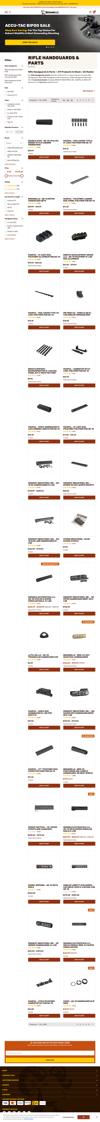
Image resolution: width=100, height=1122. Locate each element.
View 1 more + (10, 215)
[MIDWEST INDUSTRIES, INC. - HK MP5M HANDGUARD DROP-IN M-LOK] (79, 578)
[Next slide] (97, 34)
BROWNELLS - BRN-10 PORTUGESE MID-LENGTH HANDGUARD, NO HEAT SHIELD (78, 771)
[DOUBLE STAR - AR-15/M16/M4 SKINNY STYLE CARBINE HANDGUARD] (44, 122)
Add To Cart (44, 157)
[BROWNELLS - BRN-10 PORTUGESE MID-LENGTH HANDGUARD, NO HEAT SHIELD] (79, 750)
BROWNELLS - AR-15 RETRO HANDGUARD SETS (41, 200)
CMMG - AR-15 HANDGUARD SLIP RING (79, 1002)
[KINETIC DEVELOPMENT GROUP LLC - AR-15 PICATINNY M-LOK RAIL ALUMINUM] (79, 236)
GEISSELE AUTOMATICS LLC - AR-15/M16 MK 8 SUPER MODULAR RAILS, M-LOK (42, 599)
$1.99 (9, 172)
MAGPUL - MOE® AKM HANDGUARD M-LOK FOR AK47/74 (40, 713)
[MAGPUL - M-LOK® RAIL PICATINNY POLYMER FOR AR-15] (79, 408)
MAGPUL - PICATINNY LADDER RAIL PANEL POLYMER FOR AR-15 (79, 200)
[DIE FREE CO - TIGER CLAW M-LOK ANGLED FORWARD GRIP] (79, 294)
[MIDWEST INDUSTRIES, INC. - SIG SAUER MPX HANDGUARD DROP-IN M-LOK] (79, 692)
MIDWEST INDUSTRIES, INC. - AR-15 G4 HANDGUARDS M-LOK (44, 484)
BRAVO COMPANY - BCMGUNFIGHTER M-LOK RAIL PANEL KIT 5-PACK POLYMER (42, 371)
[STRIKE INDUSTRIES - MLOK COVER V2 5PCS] (79, 520)
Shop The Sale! (30, 42)
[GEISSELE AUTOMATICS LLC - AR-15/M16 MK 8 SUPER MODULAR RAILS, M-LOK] (44, 578)
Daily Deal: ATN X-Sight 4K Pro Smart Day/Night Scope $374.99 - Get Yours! (50, 7)
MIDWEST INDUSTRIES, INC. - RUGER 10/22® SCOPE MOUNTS (78, 484)
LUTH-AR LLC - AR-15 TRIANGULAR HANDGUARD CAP (43, 656)
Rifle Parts (43, 82)
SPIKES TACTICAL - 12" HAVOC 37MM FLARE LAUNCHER (42, 828)
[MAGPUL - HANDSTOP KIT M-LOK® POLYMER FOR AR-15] (79, 350)
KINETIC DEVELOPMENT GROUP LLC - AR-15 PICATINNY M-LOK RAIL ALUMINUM (78, 257)
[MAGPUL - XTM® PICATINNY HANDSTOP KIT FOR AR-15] (44, 982)
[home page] (50, 12)
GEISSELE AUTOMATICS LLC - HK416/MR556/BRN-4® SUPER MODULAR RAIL (78, 945)
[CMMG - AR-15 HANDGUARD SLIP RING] (79, 982)
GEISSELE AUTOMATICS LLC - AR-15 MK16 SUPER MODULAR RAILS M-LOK (77, 829)
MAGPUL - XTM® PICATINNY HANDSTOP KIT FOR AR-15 (41, 1002)
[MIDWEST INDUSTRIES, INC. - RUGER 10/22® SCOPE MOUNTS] (79, 464)
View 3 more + (10, 193)
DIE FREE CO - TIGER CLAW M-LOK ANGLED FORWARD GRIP (77, 314)
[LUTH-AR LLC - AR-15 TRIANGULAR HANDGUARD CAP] (44, 636)
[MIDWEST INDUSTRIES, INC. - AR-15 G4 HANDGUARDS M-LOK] (44, 464)
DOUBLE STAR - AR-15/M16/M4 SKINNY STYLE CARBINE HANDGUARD (43, 143)
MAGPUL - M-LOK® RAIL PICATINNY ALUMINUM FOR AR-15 (44, 256)
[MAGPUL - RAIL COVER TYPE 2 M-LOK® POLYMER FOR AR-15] (79, 122)
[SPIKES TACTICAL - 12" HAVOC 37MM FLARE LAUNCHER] (44, 808)
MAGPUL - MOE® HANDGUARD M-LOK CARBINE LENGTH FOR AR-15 (44, 428)
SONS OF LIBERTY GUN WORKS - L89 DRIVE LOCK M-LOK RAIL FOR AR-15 (79, 887)
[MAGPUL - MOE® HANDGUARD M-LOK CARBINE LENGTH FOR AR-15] (44, 408)
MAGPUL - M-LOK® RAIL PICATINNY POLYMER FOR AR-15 (78, 428)
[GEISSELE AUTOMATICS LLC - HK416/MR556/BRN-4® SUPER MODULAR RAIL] (79, 924)
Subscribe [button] (50, 1060)
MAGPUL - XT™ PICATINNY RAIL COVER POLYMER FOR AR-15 (43, 770)
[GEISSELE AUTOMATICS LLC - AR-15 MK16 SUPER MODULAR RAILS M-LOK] (79, 808)
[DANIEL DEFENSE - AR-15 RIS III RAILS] (44, 866)
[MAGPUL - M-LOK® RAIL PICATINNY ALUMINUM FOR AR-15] (44, 236)
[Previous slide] (3, 34)
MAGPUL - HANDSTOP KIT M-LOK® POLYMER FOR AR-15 (77, 370)
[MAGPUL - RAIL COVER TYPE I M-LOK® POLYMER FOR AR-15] (44, 294)
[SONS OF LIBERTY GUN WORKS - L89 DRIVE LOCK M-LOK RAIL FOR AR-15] (79, 866)
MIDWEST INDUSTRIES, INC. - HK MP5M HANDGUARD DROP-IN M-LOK (78, 599)
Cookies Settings (68, 1117)
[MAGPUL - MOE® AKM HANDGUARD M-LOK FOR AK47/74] (44, 692)
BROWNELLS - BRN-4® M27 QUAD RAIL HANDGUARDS (76, 656)
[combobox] (9, 132)
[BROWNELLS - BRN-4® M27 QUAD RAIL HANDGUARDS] (79, 636)
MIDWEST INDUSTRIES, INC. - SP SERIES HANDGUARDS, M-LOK (43, 944)
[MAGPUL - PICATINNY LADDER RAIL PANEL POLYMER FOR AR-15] (79, 180)
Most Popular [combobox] (88, 91)
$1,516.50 (19, 172)
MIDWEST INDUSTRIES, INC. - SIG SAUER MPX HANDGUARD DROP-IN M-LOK (78, 713)
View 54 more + (10, 164)
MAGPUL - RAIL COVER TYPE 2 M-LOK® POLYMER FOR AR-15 (77, 142)
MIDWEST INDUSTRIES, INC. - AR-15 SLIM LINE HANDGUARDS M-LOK (44, 541)
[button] (6, 12)
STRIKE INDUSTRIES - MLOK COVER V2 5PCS (76, 540)
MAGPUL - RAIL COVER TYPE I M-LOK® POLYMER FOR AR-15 (44, 314)
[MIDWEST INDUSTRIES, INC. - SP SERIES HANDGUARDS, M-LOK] (44, 924)
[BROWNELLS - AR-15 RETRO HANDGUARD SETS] (44, 180)
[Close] (97, 1117)
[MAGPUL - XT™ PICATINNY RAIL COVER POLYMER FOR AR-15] (44, 750)
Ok (83, 1117)
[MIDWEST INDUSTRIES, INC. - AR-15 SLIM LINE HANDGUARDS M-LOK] (44, 520)
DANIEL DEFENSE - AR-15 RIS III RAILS (43, 886)
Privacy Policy (28, 1119)
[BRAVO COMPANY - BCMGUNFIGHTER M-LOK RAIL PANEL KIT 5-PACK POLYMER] (44, 350)
